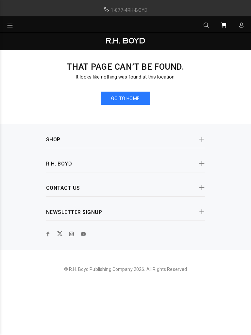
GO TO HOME (125, 98)
